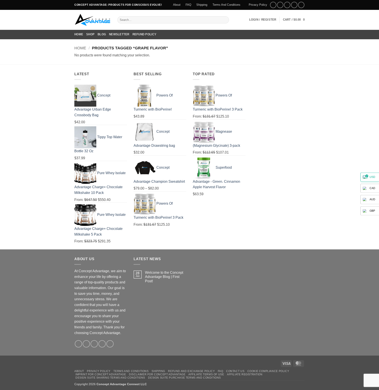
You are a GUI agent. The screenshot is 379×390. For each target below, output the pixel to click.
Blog (102, 34)
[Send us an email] (294, 5)
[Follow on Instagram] (280, 5)
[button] (262, 20)
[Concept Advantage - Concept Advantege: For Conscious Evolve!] (92, 20)
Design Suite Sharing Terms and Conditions (110, 377)
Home (78, 34)
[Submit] (224, 19)
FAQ (188, 4)
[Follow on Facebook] (273, 5)
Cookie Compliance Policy (268, 371)
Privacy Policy (258, 4)
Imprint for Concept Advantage (100, 374)
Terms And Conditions (226, 4)
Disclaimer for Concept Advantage (157, 374)
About (177, 4)
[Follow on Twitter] (287, 5)
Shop (90, 34)
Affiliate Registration (244, 374)
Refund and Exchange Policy (191, 371)
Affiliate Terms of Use (206, 374)
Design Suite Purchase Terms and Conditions (184, 377)
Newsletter (119, 34)
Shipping (201, 4)
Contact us (235, 371)
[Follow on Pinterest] (301, 5)
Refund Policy (144, 34)
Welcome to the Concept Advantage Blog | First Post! (164, 277)
